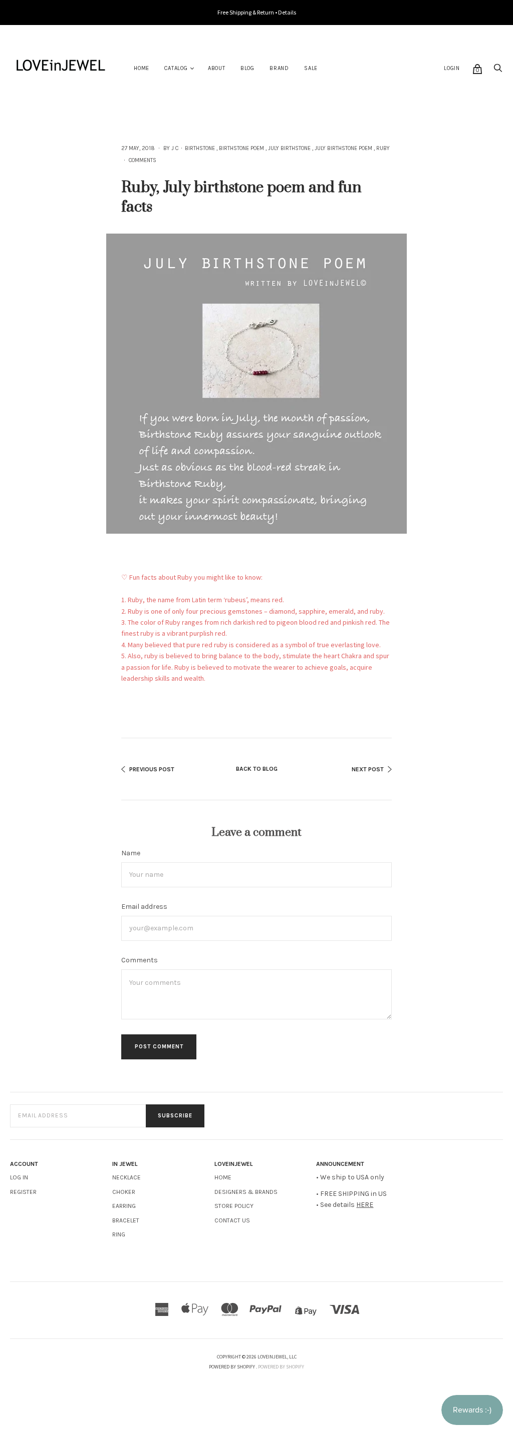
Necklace (126, 1177)
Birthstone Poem (241, 148)
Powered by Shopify (281, 1366)
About (216, 68)
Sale (311, 68)
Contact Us (232, 1220)
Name (130, 853)
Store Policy (233, 1205)
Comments (142, 161)
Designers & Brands (246, 1191)
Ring (118, 1234)
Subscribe (175, 1115)
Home (141, 68)
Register (23, 1191)
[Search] (498, 71)
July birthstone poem (343, 148)
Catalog (176, 68)
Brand (279, 68)
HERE (364, 1204)
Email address (144, 906)
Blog (247, 68)
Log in (19, 1177)
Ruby (383, 148)
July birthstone (289, 148)
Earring (124, 1205)
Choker (123, 1191)
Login (452, 68)
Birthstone (200, 148)
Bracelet (125, 1220)
